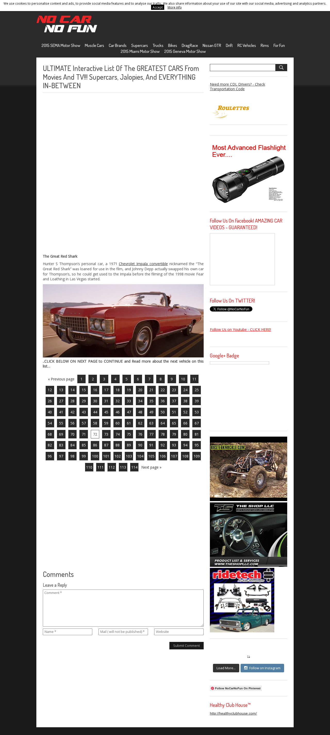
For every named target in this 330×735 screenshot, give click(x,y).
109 (197, 456)
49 (151, 412)
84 (72, 445)
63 (151, 423)
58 (95, 423)
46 (118, 412)
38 (185, 400)
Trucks (158, 45)
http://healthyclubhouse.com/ (233, 713)
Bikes (172, 45)
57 (84, 423)
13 (61, 389)
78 (163, 434)
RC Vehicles (246, 45)
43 (84, 412)
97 (61, 456)
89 (129, 445)
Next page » (151, 467)
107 (174, 456)
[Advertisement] (81, 173)
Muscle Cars (94, 45)
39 (197, 400)
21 (151, 389)
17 (106, 389)
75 (129, 434)
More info (175, 7)
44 (95, 412)
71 (84, 434)
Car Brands (118, 45)
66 (185, 423)
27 (61, 400)
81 (197, 434)
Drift (229, 45)
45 (106, 412)
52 (185, 412)
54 (50, 423)
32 (118, 400)
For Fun (279, 45)
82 (50, 445)
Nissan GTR (212, 45)
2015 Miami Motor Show (140, 51)
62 (140, 423)
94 (185, 445)
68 (50, 434)
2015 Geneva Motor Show (185, 51)
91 (151, 445)
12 (50, 389)
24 (185, 389)
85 (84, 445)
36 (163, 400)
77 (151, 434)
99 (84, 456)
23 (174, 389)
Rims (265, 45)
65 (174, 423)
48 (140, 412)
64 (163, 423)
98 (72, 456)
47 (129, 412)
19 (129, 389)
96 (50, 456)
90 (140, 445)
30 (95, 400)
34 (140, 400)
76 (140, 434)
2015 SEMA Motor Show (61, 45)
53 (197, 412)
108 (185, 456)
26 (50, 400)
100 (95, 456)
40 (50, 412)
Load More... (226, 668)
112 (112, 467)
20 (140, 389)
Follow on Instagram (264, 668)
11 (194, 379)
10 (183, 379)
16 (95, 389)
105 (151, 456)
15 (84, 389)
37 (174, 400)
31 (106, 400)
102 (117, 456)
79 (174, 434)
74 (118, 434)
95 (197, 445)
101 (106, 456)
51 (174, 412)
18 (118, 389)
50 (163, 412)
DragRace (190, 45)
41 (61, 412)
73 (106, 434)
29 (84, 400)
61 (129, 423)
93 (174, 445)
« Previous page (61, 379)
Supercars (139, 45)
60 (118, 423)
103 (129, 456)
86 (95, 445)
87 (106, 445)
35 (151, 400)
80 (185, 434)
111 (100, 467)
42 (72, 412)
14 (72, 389)
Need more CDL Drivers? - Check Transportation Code (237, 86)
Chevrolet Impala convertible (143, 263)
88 (118, 445)
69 (61, 434)
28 (72, 400)
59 (106, 423)
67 (197, 423)
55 (61, 423)
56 (72, 423)
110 (89, 467)
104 (140, 456)
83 (61, 445)
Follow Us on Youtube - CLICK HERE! (240, 329)
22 (163, 389)
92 (163, 445)
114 (134, 467)
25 (197, 389)
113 (123, 467)
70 (72, 434)
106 (163, 456)
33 (129, 400)
